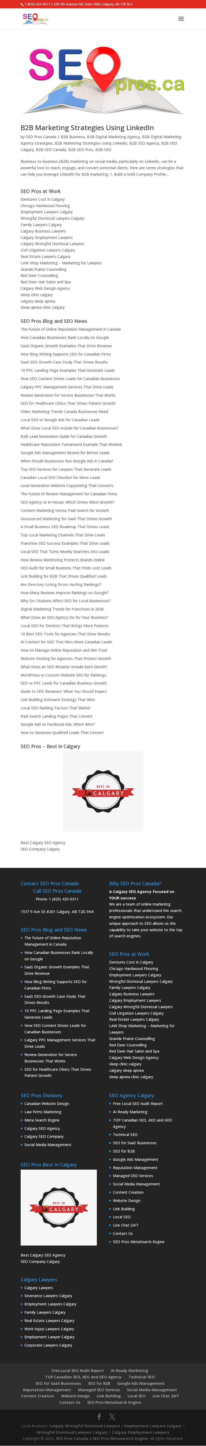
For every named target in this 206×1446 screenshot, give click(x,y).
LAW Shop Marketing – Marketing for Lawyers (61, 262)
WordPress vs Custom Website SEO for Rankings (63, 675)
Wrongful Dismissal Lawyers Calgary (52, 218)
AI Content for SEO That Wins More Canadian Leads (66, 641)
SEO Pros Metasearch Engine (120, 1438)
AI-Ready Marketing (130, 1111)
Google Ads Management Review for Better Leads (65, 452)
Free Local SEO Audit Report (138, 1103)
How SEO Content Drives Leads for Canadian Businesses (70, 378)
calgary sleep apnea (38, 301)
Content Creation (128, 1192)
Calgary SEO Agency (42, 1128)
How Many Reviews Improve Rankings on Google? (65, 592)
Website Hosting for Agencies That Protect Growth (66, 658)
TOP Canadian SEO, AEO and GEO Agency (83, 1376)
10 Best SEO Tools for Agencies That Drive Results (65, 633)
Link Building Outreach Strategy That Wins (58, 699)
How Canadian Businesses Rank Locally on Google (65, 337)
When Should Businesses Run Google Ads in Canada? (67, 460)
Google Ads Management (135, 1159)
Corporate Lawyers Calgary (48, 1345)
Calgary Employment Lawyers (47, 237)
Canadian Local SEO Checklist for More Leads (60, 477)
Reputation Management (135, 1167)
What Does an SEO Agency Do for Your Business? (64, 617)
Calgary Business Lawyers (43, 231)
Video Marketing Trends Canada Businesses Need (64, 411)
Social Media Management (47, 1144)
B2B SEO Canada (51, 149)
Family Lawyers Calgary (41, 224)
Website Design (127, 1200)
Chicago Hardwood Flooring (45, 205)
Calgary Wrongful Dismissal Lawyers (52, 243)
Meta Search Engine (42, 1120)
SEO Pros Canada (41, 136)
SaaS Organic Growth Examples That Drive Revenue (66, 345)
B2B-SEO (103, 149)
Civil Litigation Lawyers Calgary (48, 250)
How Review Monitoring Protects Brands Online (63, 559)
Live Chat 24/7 (125, 1225)
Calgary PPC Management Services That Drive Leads (67, 386)
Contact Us (123, 1233)
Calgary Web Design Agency (45, 288)
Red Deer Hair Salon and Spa (46, 281)
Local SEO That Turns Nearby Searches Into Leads (65, 551)
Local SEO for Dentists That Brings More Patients (65, 625)
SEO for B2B (124, 1151)
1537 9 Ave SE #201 (38, 911)
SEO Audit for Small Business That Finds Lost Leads (66, 567)
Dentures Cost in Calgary (43, 199)
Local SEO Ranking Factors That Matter (56, 707)
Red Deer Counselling (39, 275)
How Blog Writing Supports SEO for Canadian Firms (66, 354)
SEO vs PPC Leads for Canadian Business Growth (64, 683)
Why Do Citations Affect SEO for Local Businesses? (66, 600)
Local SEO (122, 1216)
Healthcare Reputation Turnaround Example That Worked (71, 444)
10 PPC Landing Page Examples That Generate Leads (68, 370)
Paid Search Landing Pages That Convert (57, 716)
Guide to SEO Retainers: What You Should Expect (64, 691)
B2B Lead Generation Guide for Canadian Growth (64, 436)
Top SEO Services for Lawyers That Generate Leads (66, 469)
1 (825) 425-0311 (64, 899)
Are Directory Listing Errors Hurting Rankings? (61, 584)
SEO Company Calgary (40, 849)
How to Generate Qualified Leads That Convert (62, 732)
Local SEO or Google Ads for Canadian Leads (60, 419)
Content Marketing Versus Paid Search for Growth (65, 510)
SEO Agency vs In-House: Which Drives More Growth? (68, 502)
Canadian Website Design (46, 1103)
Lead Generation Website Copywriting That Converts (67, 485)
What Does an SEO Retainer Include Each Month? (64, 666)
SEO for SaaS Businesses (135, 1142)
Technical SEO (125, 1134)
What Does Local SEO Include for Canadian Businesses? (70, 428)
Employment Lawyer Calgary (49, 1336)
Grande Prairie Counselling (44, 269)
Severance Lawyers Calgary (48, 1295)
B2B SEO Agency (144, 143)
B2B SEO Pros (80, 149)
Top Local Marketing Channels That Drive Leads (63, 535)
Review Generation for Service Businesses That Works (68, 395)
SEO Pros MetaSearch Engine (138, 1241)
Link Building (124, 1208)
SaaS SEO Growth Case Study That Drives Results (64, 362)
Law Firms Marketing (42, 1111)
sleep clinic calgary (37, 294)
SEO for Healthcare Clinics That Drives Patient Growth (68, 403)
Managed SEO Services (133, 1175)
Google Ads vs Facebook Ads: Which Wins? (58, 724)
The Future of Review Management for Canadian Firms (69, 493)
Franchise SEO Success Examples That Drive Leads (65, 543)
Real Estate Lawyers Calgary (46, 256)
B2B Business (73, 136)
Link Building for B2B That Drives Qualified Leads (64, 576)
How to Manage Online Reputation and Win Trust (64, 650)
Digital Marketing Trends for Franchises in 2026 (62, 609)
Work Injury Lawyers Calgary (49, 1328)
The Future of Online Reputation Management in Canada (71, 329)
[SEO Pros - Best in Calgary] (103, 791)
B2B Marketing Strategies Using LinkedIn (87, 127)
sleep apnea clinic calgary (43, 307)
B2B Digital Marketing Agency (113, 136)
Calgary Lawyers (38, 1287)
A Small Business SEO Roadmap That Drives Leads (65, 526)
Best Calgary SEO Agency (43, 842)
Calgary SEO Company (44, 1136)
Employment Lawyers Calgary (47, 211)
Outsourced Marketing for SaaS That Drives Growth (66, 518)
